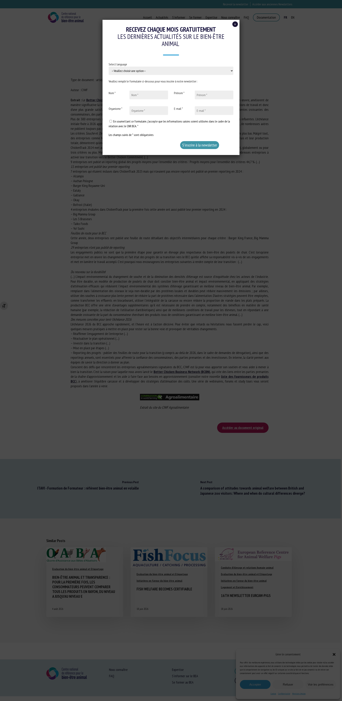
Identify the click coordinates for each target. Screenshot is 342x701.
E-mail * (178, 109)
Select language (118, 64)
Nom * (112, 93)
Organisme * (115, 109)
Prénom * (179, 93)
